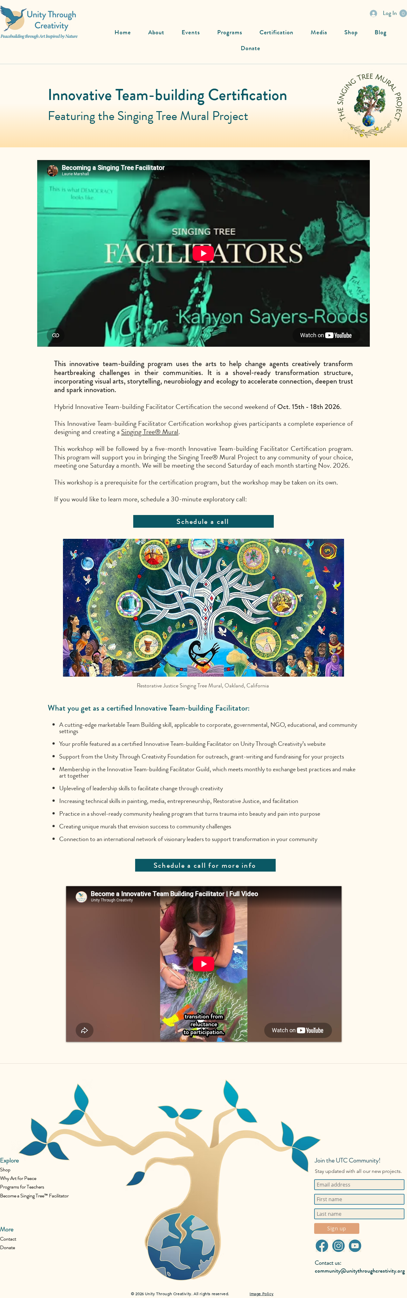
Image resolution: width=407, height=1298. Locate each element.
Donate (7, 1247)
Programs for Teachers (22, 1186)
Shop (5, 1169)
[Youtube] (355, 1246)
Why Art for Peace (18, 1178)
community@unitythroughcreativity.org (360, 1271)
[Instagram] (338, 1246)
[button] (403, 13)
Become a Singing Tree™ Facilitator (34, 1195)
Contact (8, 1238)
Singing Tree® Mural (149, 432)
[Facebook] (322, 1246)
